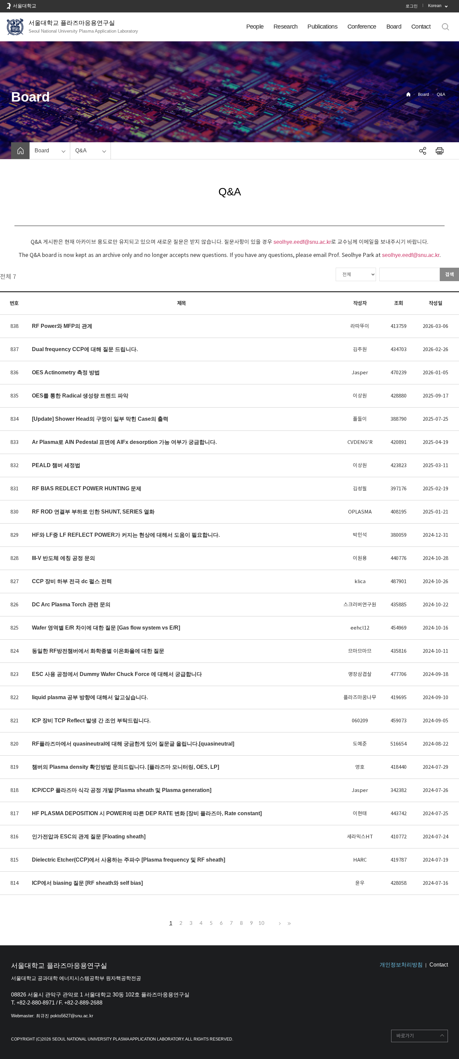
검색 (449, 274)
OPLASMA (360, 511)
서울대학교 (24, 5)
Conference (361, 26)
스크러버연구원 (359, 604)
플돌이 (360, 419)
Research (285, 26)
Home (408, 94)
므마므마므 (360, 651)
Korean (435, 5)
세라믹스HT (360, 836)
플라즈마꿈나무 (359, 697)
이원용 (360, 558)
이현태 (360, 813)
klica (360, 581)
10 (261, 923)
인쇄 (439, 150)
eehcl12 (359, 628)
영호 (360, 767)
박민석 (360, 535)
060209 (360, 720)
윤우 (360, 883)
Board (393, 26)
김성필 (360, 488)
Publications (322, 26)
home (20, 150)
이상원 (360, 395)
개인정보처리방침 (401, 965)
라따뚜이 (359, 326)
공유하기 (422, 150)
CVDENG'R (360, 442)
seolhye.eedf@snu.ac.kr (302, 242)
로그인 (412, 6)
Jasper (360, 372)
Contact (420, 26)
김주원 (360, 349)
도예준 (360, 744)
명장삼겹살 (360, 674)
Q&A (441, 94)
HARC (360, 860)
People (255, 26)
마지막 (288, 923)
